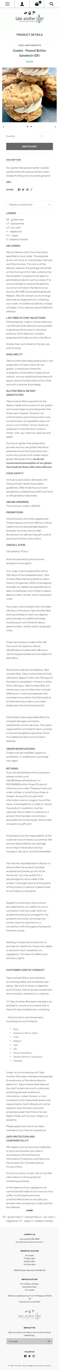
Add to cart (29, 146)
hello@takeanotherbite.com (29, 1242)
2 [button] (31, 126)
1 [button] (27, 126)
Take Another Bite (29, 45)
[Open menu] (7, 4)
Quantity (10, 136)
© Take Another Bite (17, 1366)
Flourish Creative (43, 1366)
